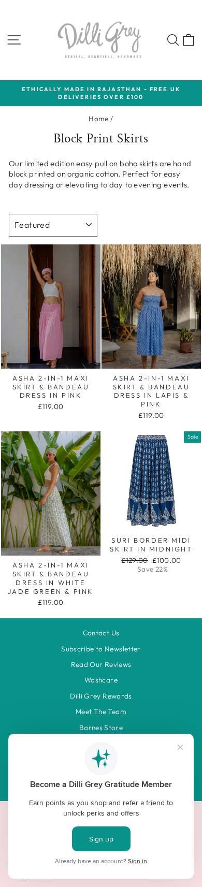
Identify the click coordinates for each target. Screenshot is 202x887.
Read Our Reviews (101, 664)
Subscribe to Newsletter (100, 648)
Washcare (101, 680)
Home (98, 118)
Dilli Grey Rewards (101, 696)
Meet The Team (101, 711)
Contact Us (101, 632)
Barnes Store (101, 727)
